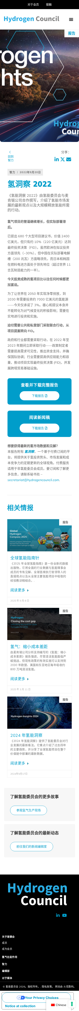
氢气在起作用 (9, 957)
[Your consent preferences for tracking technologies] (72, 1004)
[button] (71, 19)
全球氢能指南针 (25, 557)
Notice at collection (20, 1006)
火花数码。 (69, 986)
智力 (4, 964)
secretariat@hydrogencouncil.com (33, 480)
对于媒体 (7, 978)
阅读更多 (18, 590)
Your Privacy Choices (42, 998)
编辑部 (6, 971)
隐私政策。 (48, 986)
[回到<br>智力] (10, 152)
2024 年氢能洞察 (26, 735)
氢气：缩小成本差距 (29, 646)
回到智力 (11, 158)
